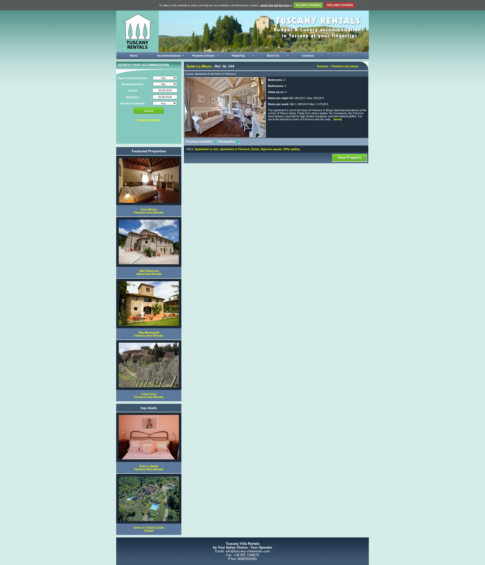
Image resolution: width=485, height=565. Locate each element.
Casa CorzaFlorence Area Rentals (148, 395)
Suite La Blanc (198, 66)
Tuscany (322, 66)
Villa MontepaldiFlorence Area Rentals (148, 334)
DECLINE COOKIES (340, 5)
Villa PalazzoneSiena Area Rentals (148, 272)
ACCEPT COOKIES (308, 5)
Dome (255, 149)
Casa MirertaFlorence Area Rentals (148, 211)
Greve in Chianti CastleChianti (149, 529)
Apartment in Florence (235, 149)
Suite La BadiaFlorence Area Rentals (148, 468)
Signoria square (271, 149)
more (337, 119)
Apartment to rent (207, 149)
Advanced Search (148, 120)
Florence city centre (345, 66)
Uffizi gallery (291, 149)
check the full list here (274, 5)
